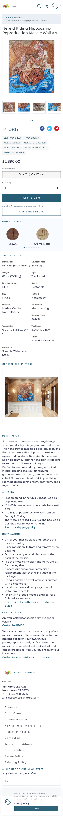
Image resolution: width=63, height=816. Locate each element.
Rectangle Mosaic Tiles (35, 148)
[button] (39, 6)
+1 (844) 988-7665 (17, 694)
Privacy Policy (14, 750)
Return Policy (14, 756)
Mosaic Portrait (12, 143)
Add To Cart (31, 198)
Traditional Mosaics (14, 153)
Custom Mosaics (16, 720)
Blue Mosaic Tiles (12, 138)
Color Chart (13, 713)
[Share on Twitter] (49, 128)
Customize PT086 (31, 212)
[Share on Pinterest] (56, 128)
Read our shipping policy (20, 527)
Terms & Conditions (18, 744)
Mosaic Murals (32, 138)
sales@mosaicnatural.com (22, 697)
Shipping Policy (15, 762)
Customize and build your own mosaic (26, 657)
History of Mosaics (18, 732)
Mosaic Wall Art (12, 148)
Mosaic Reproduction (35, 143)
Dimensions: (8, 168)
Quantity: (7, 182)
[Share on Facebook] (42, 128)
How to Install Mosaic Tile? (24, 726)
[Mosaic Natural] (6, 7)
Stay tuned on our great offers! (19, 773)
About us (11, 707)
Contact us (12, 738)
